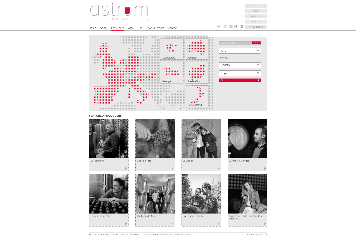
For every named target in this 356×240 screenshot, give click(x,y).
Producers (117, 28)
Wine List (256, 16)
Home (92, 28)
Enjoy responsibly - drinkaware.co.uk (172, 235)
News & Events (155, 28)
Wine (131, 28)
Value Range (256, 27)
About (103, 28)
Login (256, 11)
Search (256, 5)
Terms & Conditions (130, 235)
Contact (172, 28)
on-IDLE (263, 235)
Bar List (256, 21)
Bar (140, 28)
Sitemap (146, 235)
